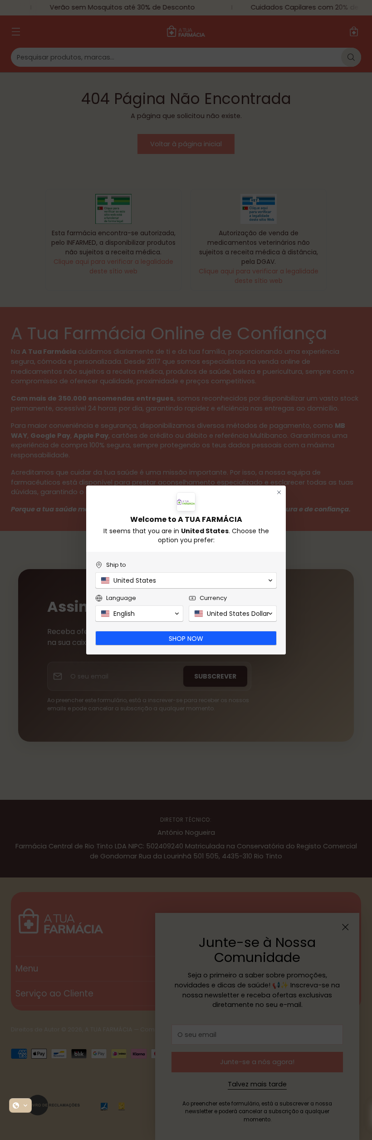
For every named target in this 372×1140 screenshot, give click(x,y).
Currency (213, 598)
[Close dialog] (279, 492)
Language (121, 598)
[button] (20, 1105)
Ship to (116, 565)
